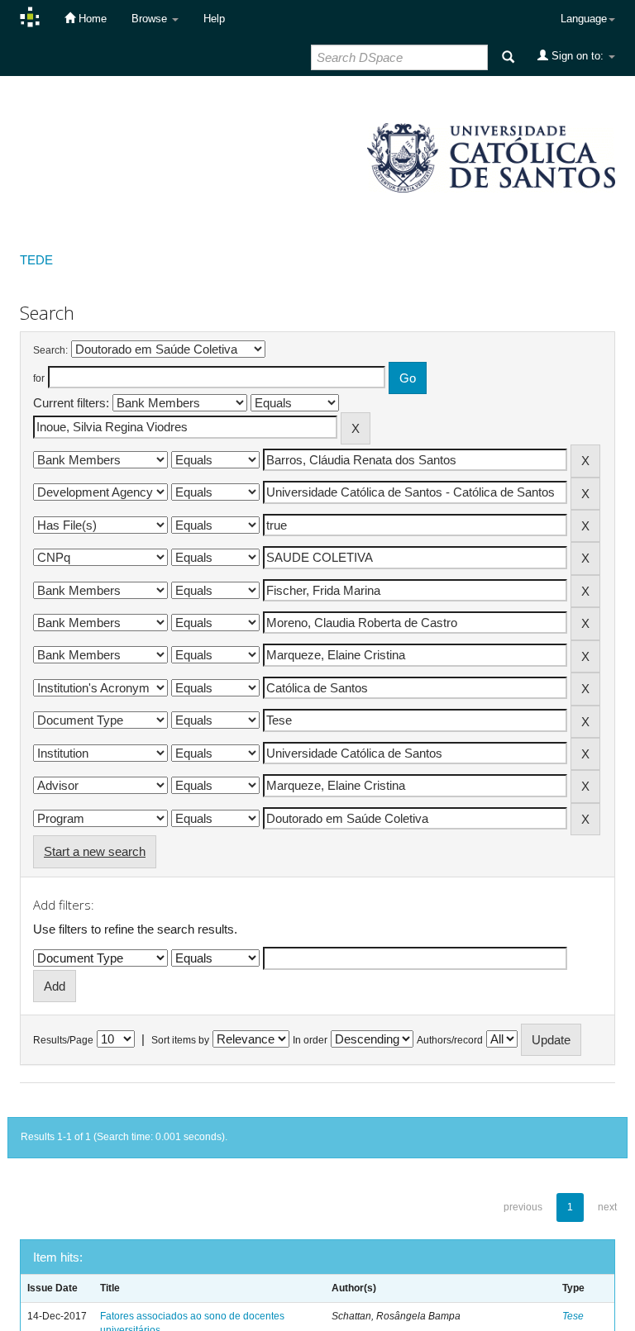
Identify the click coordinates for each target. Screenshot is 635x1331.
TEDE (36, 260)
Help (214, 18)
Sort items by (180, 1040)
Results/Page (63, 1040)
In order (310, 1040)
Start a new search (95, 851)
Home (91, 18)
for (39, 378)
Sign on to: (577, 56)
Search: (50, 350)
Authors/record (450, 1040)
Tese (573, 1316)
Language (584, 18)
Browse (150, 18)
